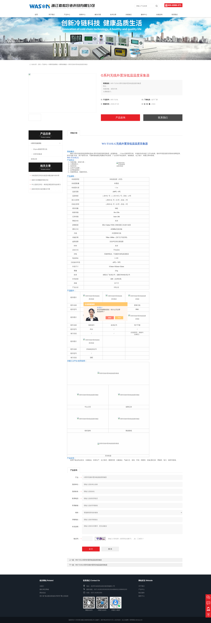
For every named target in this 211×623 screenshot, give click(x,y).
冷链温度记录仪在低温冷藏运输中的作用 (45, 175)
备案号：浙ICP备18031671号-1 (104, 620)
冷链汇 (42, 586)
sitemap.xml (138, 620)
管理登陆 (132, 620)
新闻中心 (82, 14)
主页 (39, 64)
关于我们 (52, 14)
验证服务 (141, 593)
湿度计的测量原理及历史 (40, 180)
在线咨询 (159, 14)
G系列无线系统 (53, 64)
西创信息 (43, 593)
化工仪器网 (125, 620)
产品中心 (67, 14)
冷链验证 (129, 14)
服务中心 (144, 14)
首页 (36, 14)
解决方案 (98, 14)
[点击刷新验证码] (100, 539)
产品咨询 (120, 117)
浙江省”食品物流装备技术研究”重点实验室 (54, 596)
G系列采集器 (63, 64)
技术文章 (113, 14)
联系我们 (175, 14)
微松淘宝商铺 (44, 589)
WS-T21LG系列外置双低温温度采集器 (88, 560)
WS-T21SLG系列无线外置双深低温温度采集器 (91, 565)
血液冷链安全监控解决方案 (41, 189)
